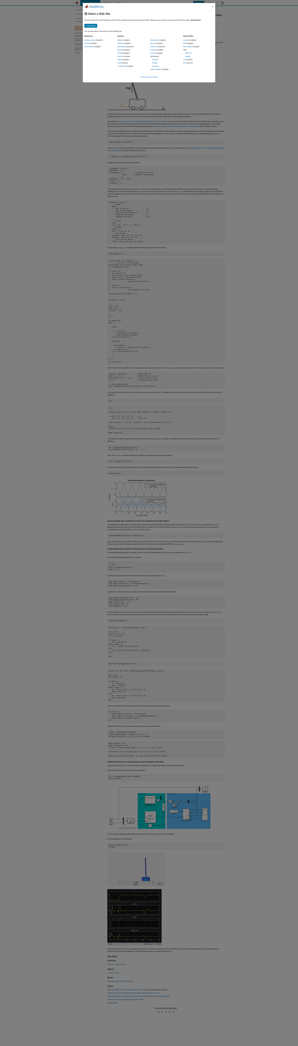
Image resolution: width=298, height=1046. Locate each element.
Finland (120, 53)
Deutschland (121, 47)
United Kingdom (156, 69)
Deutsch (155, 60)
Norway (153, 43)
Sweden (153, 53)
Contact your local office (149, 77)
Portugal (153, 50)
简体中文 (188, 53)
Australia (186, 40)
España (120, 50)
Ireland (119, 60)
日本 (184, 60)
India (185, 43)
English (154, 63)
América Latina (89, 40)
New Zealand (188, 47)
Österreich (154, 47)
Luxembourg (122, 66)
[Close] (212, 6)
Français (155, 66)
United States (89, 47)
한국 (184, 63)
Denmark (120, 43)
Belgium (120, 40)
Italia (119, 63)
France (119, 56)
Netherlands (154, 40)
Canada (87, 43)
